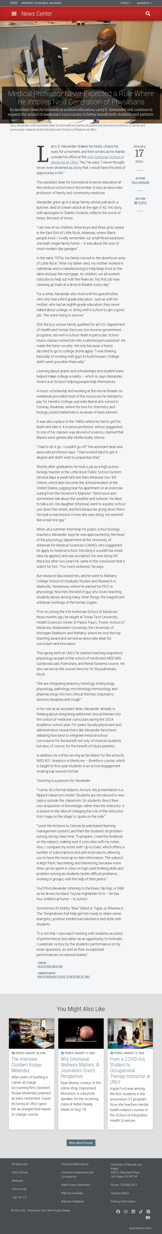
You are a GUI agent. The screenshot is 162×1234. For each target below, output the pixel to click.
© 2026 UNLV (18, 1210)
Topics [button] (124, 3)
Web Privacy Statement (75, 1184)
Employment (20, 1164)
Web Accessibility (72, 1193)
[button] (14, 14)
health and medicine (50, 966)
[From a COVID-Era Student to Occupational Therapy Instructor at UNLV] (130, 1073)
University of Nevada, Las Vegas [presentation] (41, 3)
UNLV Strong (20, 1172)
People (142, 202)
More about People (81, 1142)
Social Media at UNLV (140, 1228)
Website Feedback (72, 1201)
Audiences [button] (143, 3)
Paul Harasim (140, 182)
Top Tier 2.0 (19, 1197)
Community (19, 1189)
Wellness (17, 1180)
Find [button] (148, 14)
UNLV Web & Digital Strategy (55, 1210)
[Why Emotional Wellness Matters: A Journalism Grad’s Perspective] (81, 1073)
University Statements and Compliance (77, 1174)
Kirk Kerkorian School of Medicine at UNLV (64, 976)
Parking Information (123, 1201)
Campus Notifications (75, 1164)
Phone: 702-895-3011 (124, 1184)
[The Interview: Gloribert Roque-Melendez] (31, 1073)
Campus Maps (120, 1193)
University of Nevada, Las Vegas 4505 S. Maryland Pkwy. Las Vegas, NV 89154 (126, 1170)
